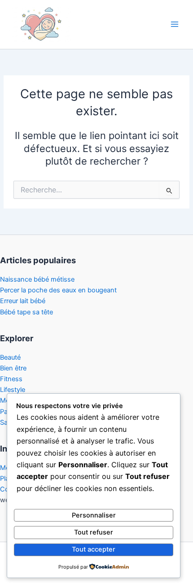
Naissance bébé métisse (37, 279)
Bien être (13, 368)
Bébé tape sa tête (26, 312)
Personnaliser (94, 515)
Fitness (11, 379)
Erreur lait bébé (22, 301)
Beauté (10, 357)
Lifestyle (12, 390)
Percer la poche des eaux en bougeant (58, 290)
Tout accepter (93, 549)
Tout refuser (93, 532)
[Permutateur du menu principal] (174, 24)
